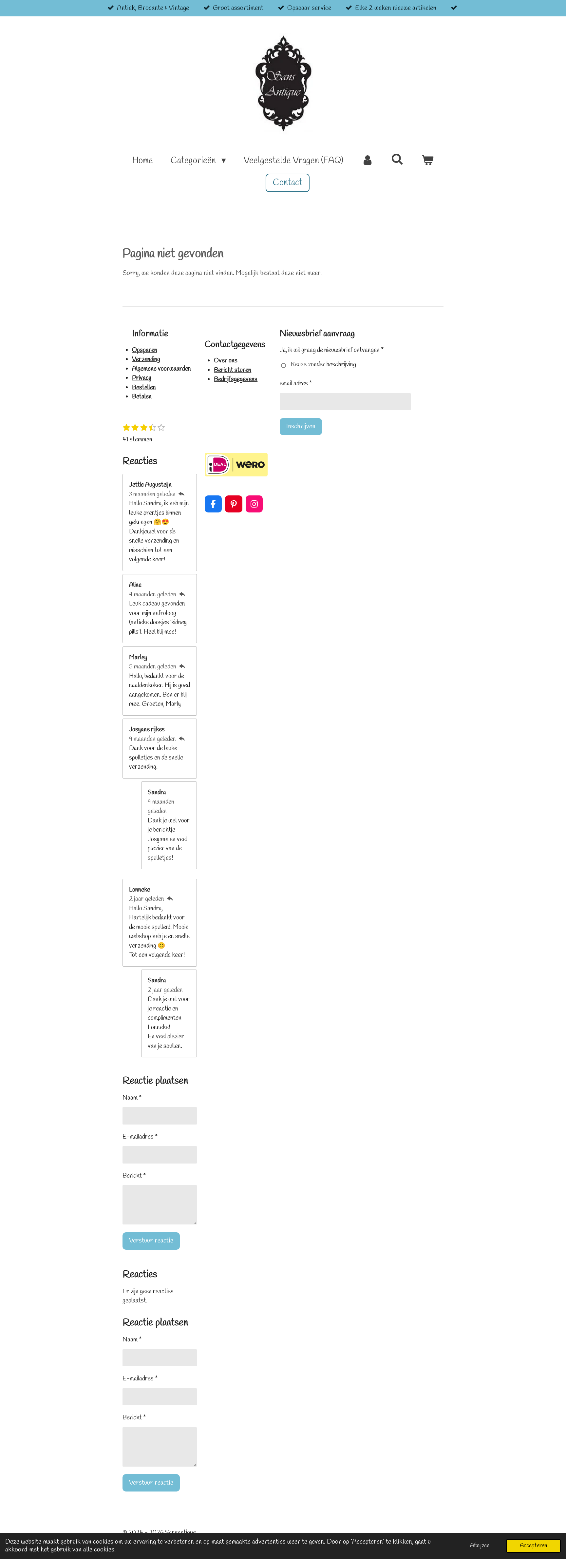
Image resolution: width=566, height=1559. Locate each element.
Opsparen (144, 350)
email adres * (296, 383)
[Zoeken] (397, 160)
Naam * (132, 1098)
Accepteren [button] (533, 1545)
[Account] (367, 161)
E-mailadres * (140, 1137)
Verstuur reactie (151, 1240)
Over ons (225, 360)
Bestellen (144, 387)
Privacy (141, 378)
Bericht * (134, 1176)
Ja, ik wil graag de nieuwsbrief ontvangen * (332, 350)
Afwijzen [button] (479, 1545)
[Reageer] (181, 494)
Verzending (146, 359)
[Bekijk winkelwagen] (427, 161)
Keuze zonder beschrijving (323, 364)
